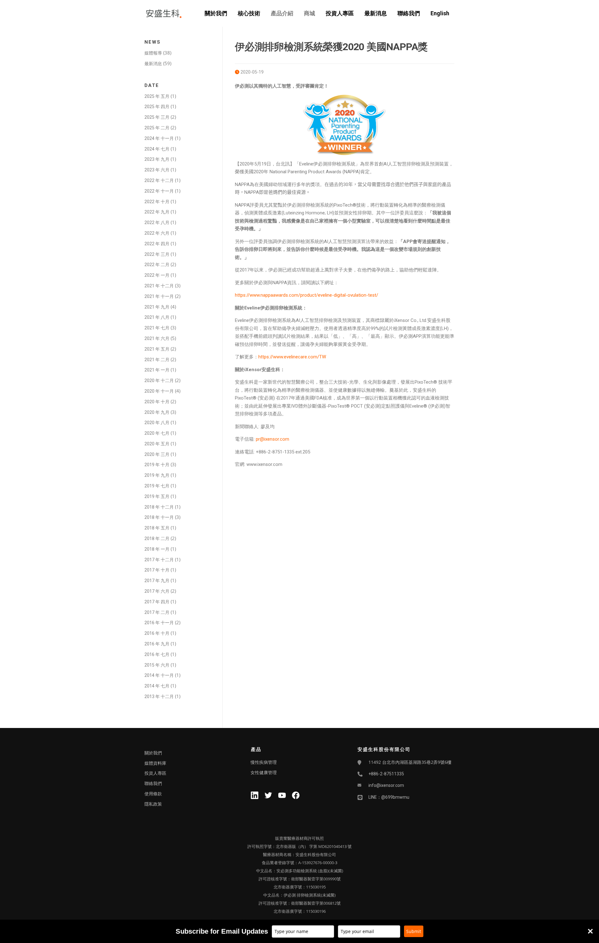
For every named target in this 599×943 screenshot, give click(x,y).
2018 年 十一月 (159, 517)
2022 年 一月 (156, 275)
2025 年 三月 (156, 117)
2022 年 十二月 (159, 180)
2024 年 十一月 (159, 138)
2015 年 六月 (156, 665)
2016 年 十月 (156, 633)
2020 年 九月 (156, 412)
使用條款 (153, 793)
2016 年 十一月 (159, 622)
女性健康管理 (264, 772)
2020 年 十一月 (159, 391)
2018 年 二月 (156, 538)
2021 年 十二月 (159, 285)
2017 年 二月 (156, 612)
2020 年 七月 (156, 433)
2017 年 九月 (156, 580)
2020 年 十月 (156, 401)
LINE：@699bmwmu (388, 797)
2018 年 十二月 (159, 507)
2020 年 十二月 (159, 380)
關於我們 (216, 13)
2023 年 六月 (156, 169)
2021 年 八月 (156, 317)
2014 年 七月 (156, 685)
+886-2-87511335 (386, 773)
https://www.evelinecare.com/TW (292, 357)
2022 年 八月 (156, 222)
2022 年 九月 (156, 211)
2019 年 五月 (156, 496)
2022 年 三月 (156, 254)
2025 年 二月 (156, 127)
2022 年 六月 (156, 233)
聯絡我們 (408, 13)
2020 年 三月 (156, 454)
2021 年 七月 (156, 327)
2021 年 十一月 (159, 296)
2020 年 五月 (156, 443)
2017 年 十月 (156, 569)
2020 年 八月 (156, 422)
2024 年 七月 (156, 148)
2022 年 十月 (156, 201)
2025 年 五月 (156, 96)
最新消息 (375, 13)
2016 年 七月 (156, 654)
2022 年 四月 (156, 243)
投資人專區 (340, 13)
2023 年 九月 (156, 159)
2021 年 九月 (156, 306)
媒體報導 (153, 52)
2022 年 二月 (156, 264)
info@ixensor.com (386, 785)
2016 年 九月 (156, 643)
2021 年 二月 (156, 359)
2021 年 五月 (156, 349)
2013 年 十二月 (159, 696)
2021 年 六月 (156, 338)
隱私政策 (153, 804)
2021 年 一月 (156, 369)
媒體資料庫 (155, 763)
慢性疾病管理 (264, 762)
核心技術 (249, 13)
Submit (413, 931)
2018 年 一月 (156, 549)
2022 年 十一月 (159, 191)
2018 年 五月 (156, 527)
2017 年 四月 (156, 601)
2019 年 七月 (156, 485)
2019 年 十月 (156, 464)
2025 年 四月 (156, 106)
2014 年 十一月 (159, 675)
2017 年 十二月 (159, 559)
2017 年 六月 (156, 591)
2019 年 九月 (156, 475)
